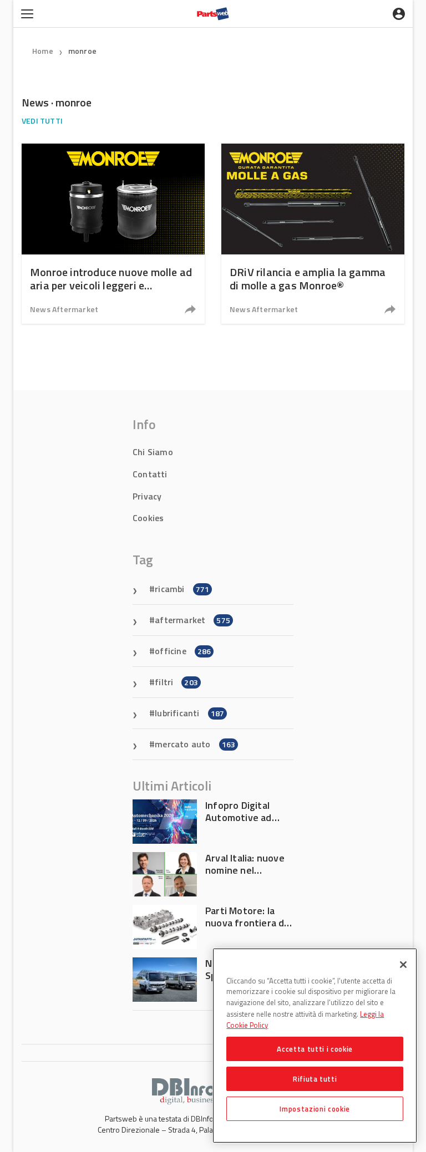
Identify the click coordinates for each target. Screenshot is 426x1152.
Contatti (150, 474)
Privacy (147, 496)
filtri (176, 682)
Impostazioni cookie (314, 1108)
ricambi (182, 588)
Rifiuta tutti (315, 1078)
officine (183, 650)
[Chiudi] (403, 964)
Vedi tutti (42, 120)
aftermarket (192, 619)
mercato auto (195, 744)
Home (42, 51)
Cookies (148, 517)
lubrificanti (189, 713)
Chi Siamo (153, 451)
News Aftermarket (64, 309)
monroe (82, 51)
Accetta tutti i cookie (314, 1048)
